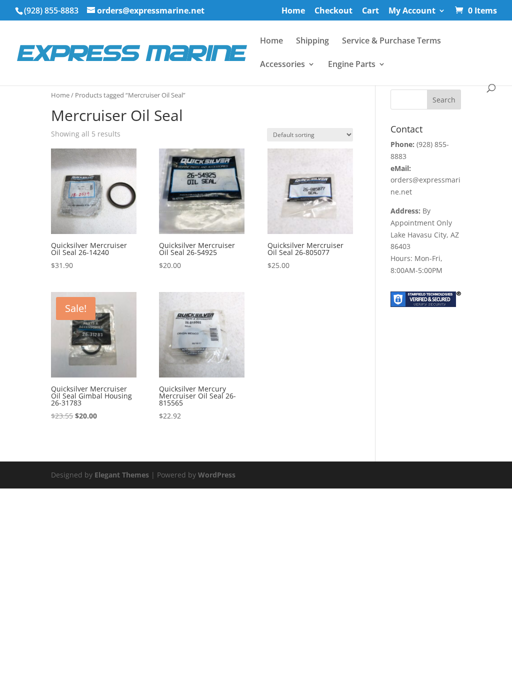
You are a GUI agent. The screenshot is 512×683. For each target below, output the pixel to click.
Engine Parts (352, 65)
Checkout (333, 11)
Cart (370, 11)
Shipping (312, 41)
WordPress (217, 475)
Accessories (282, 65)
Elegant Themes (121, 475)
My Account (412, 11)
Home (293, 11)
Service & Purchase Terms (391, 41)
